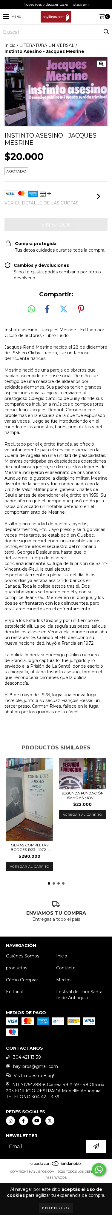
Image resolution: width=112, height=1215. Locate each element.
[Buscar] (106, 31)
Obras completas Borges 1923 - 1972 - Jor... (29, 847)
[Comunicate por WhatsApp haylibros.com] (99, 1169)
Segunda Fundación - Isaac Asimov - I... (83, 795)
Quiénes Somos (22, 956)
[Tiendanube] (56, 1166)
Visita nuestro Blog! (34, 1075)
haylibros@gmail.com (35, 1066)
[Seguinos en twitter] (49, 1120)
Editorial (14, 991)
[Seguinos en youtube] (36, 1120)
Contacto (66, 968)
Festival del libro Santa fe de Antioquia (79, 994)
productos (16, 968)
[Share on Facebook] (47, 309)
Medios (63, 980)
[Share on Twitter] (63, 309)
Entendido (56, 1207)
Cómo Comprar (22, 980)
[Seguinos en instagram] (10, 1120)
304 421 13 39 (27, 1057)
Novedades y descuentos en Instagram (56, 4)
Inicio (10, 45)
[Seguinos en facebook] (23, 1120)
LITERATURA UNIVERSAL (46, 45)
